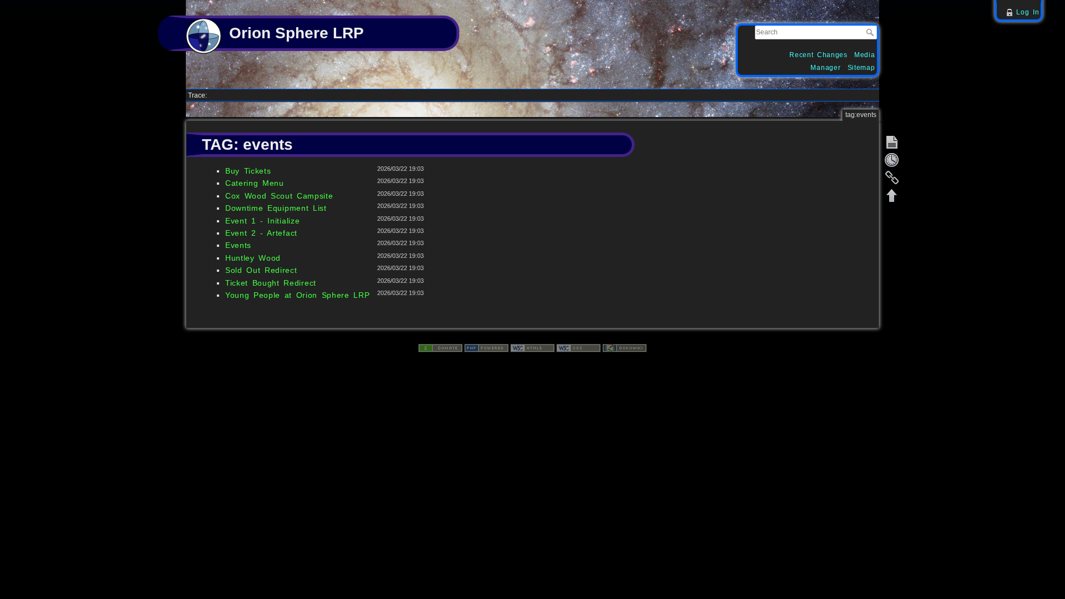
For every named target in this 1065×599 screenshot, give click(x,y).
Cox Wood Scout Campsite (279, 195)
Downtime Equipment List (276, 208)
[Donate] (440, 347)
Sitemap (861, 68)
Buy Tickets (248, 170)
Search (871, 32)
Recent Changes (818, 55)
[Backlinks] (892, 177)
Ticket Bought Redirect (270, 282)
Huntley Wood (253, 257)
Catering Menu (254, 183)
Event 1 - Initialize (262, 220)
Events (238, 245)
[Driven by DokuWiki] (624, 347)
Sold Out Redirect (261, 270)
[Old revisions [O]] (892, 160)
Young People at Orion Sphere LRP (297, 295)
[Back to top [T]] (892, 195)
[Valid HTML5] (532, 347)
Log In (1027, 12)
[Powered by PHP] (486, 347)
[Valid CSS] (578, 347)
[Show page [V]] (892, 142)
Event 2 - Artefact (261, 233)
